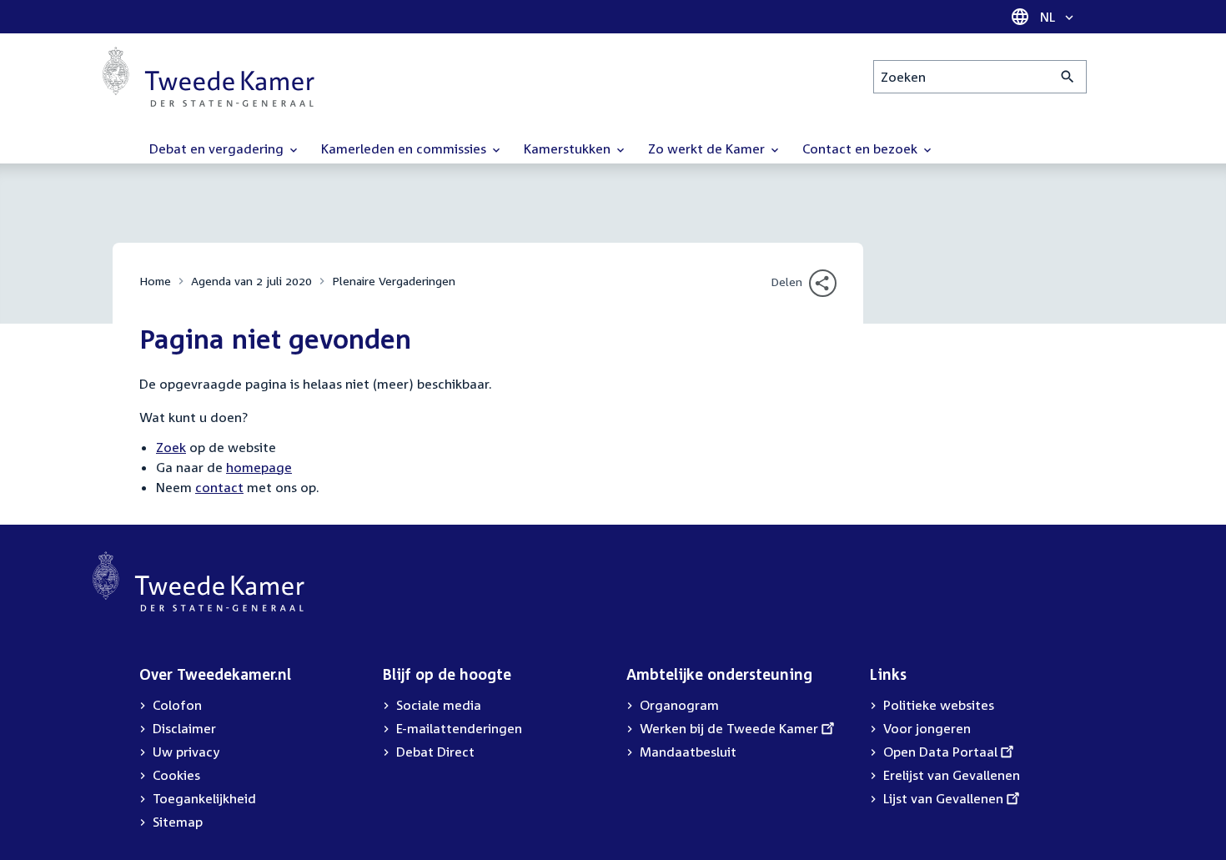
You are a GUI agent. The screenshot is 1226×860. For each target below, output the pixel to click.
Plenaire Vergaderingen (393, 281)
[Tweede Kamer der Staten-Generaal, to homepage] (208, 77)
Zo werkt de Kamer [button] (708, 148)
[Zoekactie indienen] (1068, 76)
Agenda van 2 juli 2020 (251, 281)
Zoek (171, 447)
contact (219, 487)
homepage (259, 467)
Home (155, 281)
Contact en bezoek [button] (861, 148)
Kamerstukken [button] (569, 148)
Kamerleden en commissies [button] (405, 148)
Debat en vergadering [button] (218, 148)
